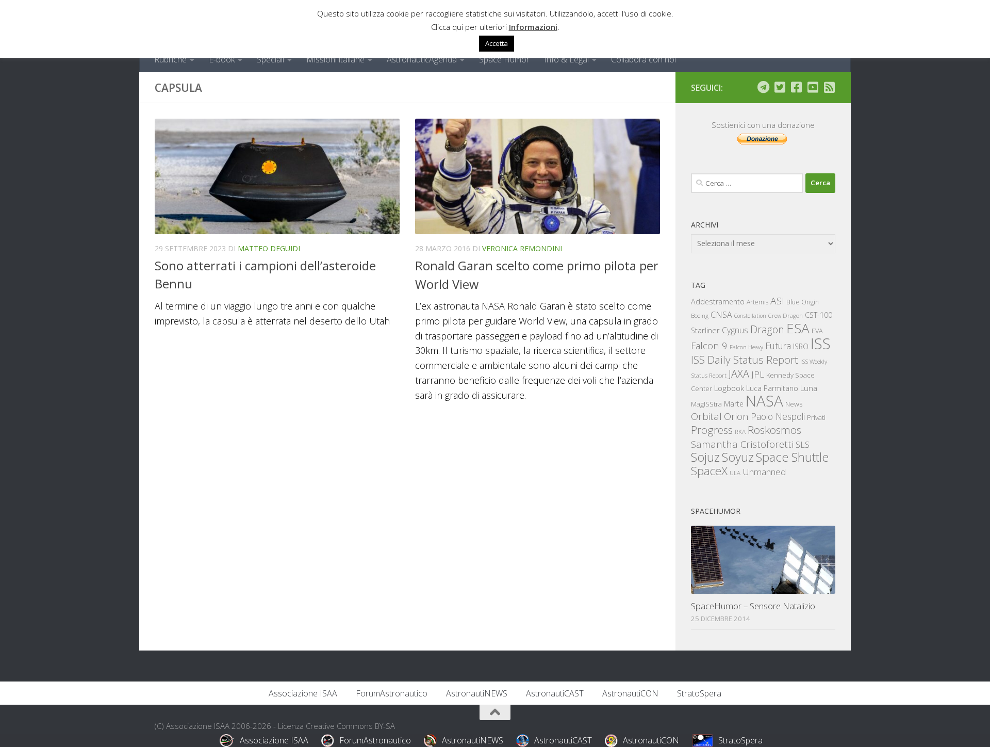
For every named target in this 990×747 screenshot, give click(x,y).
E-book (222, 59)
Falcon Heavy (746, 347)
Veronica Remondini (522, 248)
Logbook (729, 388)
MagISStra (706, 404)
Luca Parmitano (772, 388)
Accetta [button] (496, 43)
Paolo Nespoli (778, 416)
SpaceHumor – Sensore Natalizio (753, 606)
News (794, 404)
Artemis (757, 302)
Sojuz (705, 456)
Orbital (706, 416)
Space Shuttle (792, 456)
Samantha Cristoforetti (742, 443)
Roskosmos (774, 430)
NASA (764, 401)
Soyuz (738, 457)
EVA (817, 331)
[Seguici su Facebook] (796, 87)
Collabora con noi (643, 59)
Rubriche (170, 59)
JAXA (739, 374)
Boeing (699, 315)
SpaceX (709, 471)
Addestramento (718, 301)
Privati (816, 417)
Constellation (750, 315)
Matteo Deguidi (269, 248)
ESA (798, 328)
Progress (712, 430)
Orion (736, 416)
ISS (821, 343)
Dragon (767, 329)
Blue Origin (802, 302)
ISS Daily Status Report (744, 359)
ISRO (800, 346)
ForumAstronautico (391, 693)
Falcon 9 (709, 345)
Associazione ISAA (303, 693)
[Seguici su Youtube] (812, 87)
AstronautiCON (630, 693)
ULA (735, 473)
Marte (734, 404)
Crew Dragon (785, 315)
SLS (803, 444)
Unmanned (764, 472)
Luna (808, 388)
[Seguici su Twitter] (779, 87)
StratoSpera (699, 693)
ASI (777, 300)
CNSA (721, 314)
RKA (740, 431)
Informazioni (533, 27)
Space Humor (504, 59)
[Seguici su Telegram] (763, 87)
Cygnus (735, 330)
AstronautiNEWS (476, 693)
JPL (757, 374)
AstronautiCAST (555, 693)
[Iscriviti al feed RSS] (829, 87)
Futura (778, 345)
